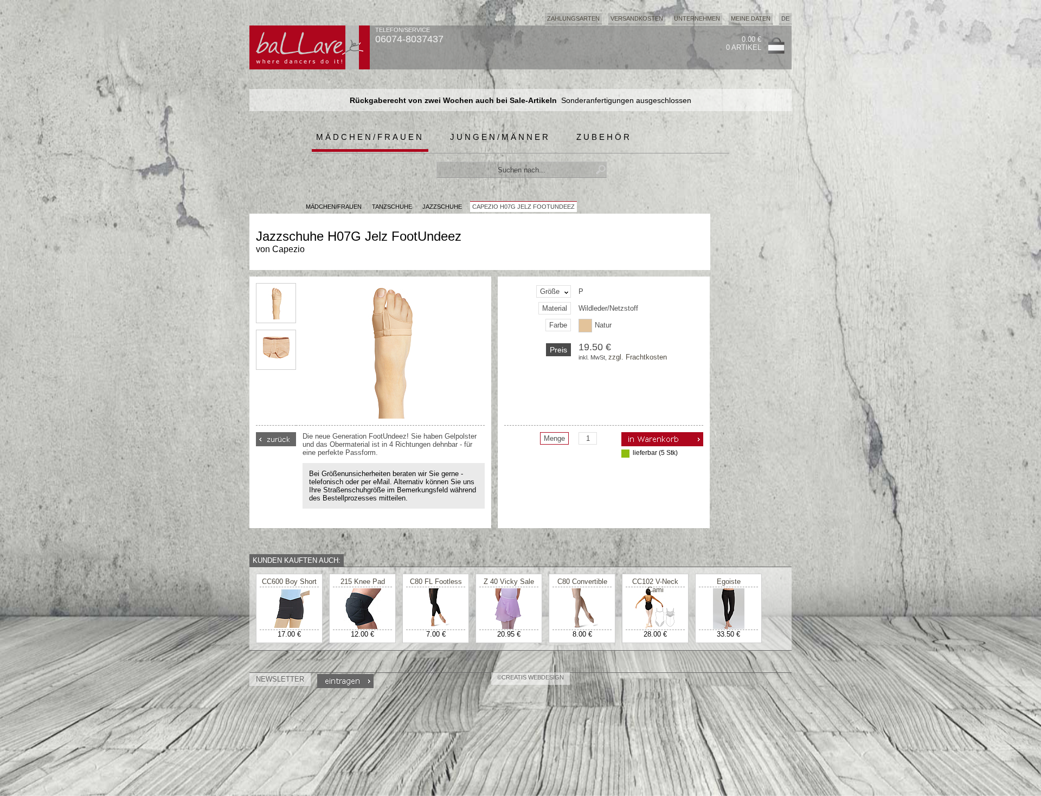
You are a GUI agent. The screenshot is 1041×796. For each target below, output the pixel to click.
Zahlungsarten (573, 18)
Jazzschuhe (442, 206)
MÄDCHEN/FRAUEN (334, 206)
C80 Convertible (582, 581)
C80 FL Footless (436, 581)
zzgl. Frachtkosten (637, 357)
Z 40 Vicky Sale (509, 581)
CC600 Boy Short (289, 581)
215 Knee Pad (362, 581)
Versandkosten (637, 18)
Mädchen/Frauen (370, 137)
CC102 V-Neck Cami (655, 585)
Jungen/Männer (500, 137)
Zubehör (604, 137)
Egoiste (729, 581)
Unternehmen (697, 18)
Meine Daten (750, 18)
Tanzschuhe (392, 206)
